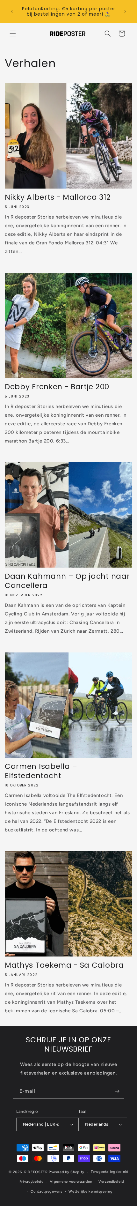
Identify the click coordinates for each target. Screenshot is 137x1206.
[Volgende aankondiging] (125, 11)
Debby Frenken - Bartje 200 (57, 386)
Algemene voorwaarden (71, 1182)
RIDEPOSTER (36, 1172)
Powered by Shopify (67, 1172)
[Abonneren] (117, 1091)
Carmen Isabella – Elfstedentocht (41, 771)
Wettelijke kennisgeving (90, 1191)
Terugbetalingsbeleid (109, 1172)
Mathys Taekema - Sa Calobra (64, 965)
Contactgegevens (46, 1191)
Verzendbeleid (111, 1182)
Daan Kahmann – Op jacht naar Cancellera (67, 581)
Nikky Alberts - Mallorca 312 (58, 197)
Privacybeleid (31, 1182)
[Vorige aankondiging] (12, 11)
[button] (13, 33)
